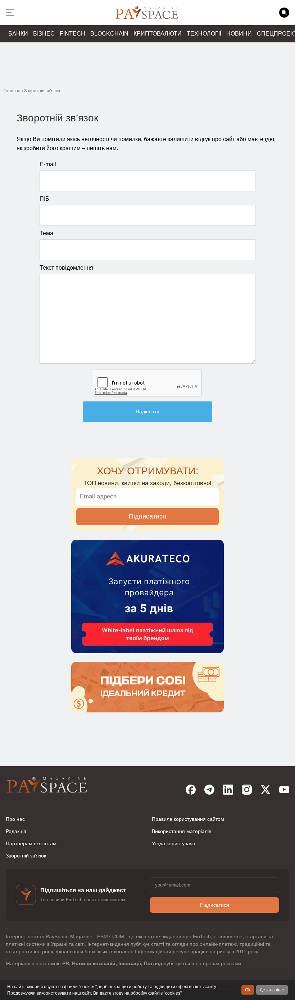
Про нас (15, 819)
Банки (18, 34)
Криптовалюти (157, 34)
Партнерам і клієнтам (31, 843)
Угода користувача (173, 843)
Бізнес (44, 34)
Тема (46, 233)
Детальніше (272, 989)
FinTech (72, 34)
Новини (239, 34)
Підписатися (147, 516)
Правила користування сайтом (188, 819)
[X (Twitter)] (265, 790)
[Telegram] (209, 790)
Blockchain (109, 34)
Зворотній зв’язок (26, 856)
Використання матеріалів (181, 831)
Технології (204, 34)
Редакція (16, 831)
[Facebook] (191, 790)
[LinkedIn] (228, 790)
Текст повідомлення (66, 268)
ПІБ (44, 199)
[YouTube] (284, 790)
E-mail (48, 164)
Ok (247, 989)
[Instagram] (247, 790)
